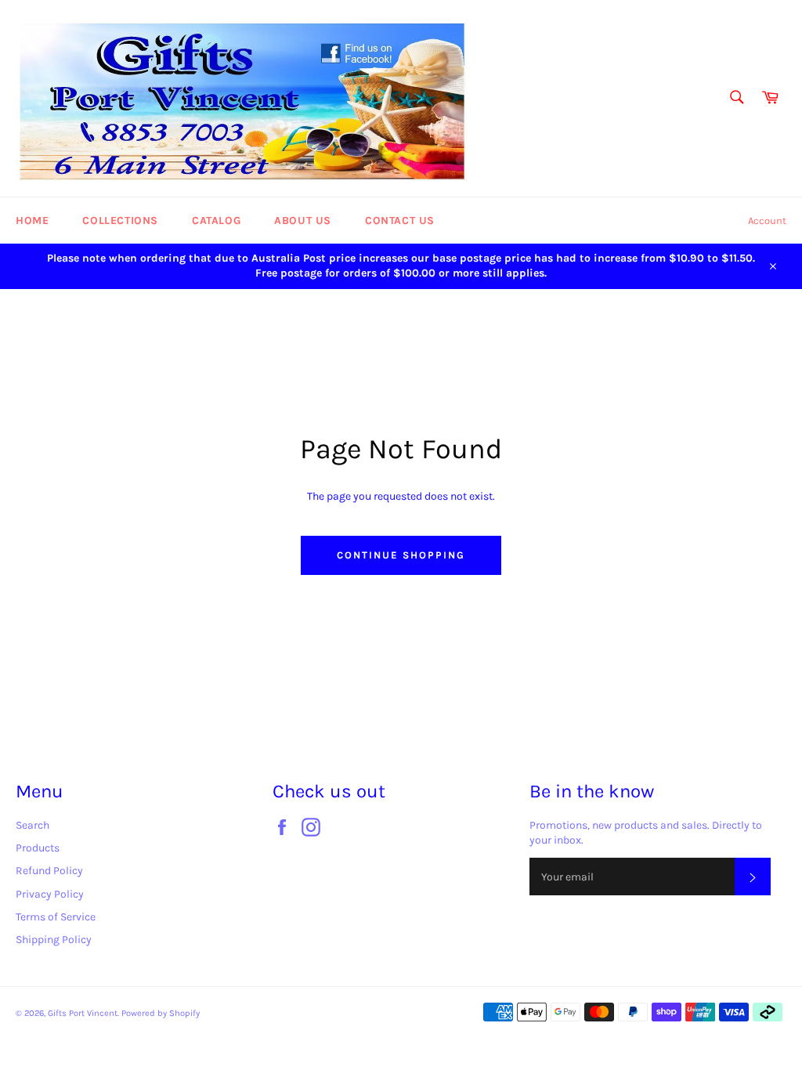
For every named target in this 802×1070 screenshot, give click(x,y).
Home (32, 220)
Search (32, 825)
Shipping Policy (54, 939)
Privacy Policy (50, 894)
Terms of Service (56, 917)
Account (767, 220)
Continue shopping (400, 555)
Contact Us (400, 220)
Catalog (216, 220)
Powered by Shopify (160, 1013)
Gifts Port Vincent (82, 1013)
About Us (302, 220)
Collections (120, 220)
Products (38, 848)
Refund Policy (49, 870)
